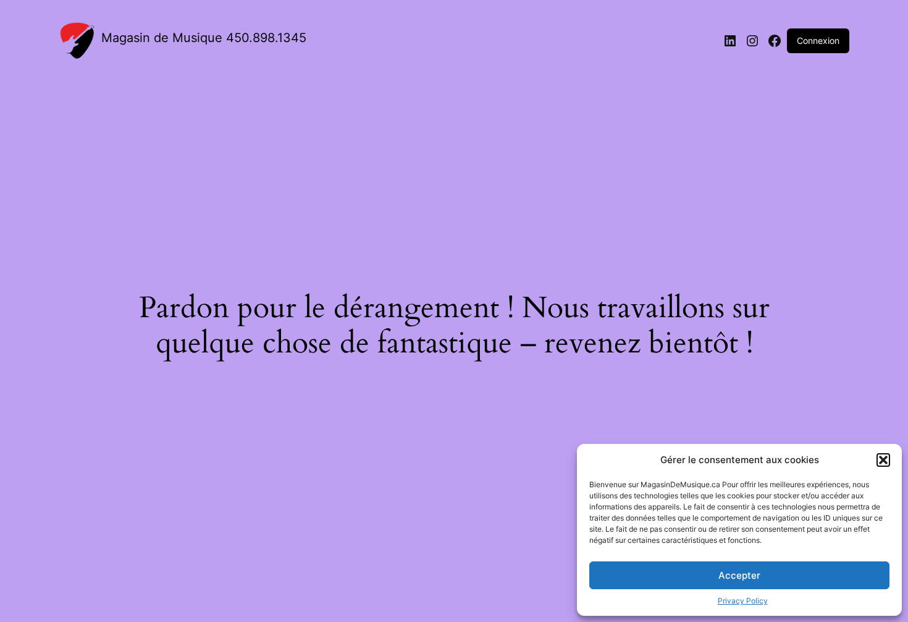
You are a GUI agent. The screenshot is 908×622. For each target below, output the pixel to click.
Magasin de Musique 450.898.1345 (203, 37)
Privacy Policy (743, 600)
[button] (883, 460)
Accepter (739, 575)
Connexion (818, 40)
